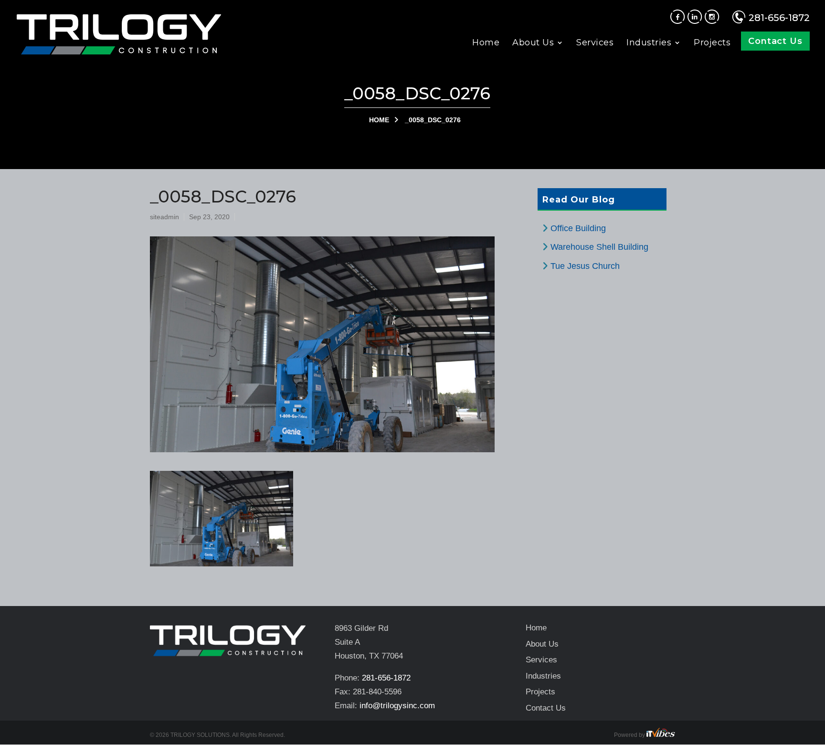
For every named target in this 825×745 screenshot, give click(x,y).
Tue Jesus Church (585, 266)
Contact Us (775, 41)
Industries (648, 43)
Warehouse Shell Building (599, 247)
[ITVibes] (660, 735)
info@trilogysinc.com (397, 705)
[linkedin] (696, 21)
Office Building (578, 228)
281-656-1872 (779, 17)
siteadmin (164, 217)
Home (485, 43)
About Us (533, 43)
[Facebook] (679, 21)
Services (594, 43)
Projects (712, 43)
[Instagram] (713, 21)
